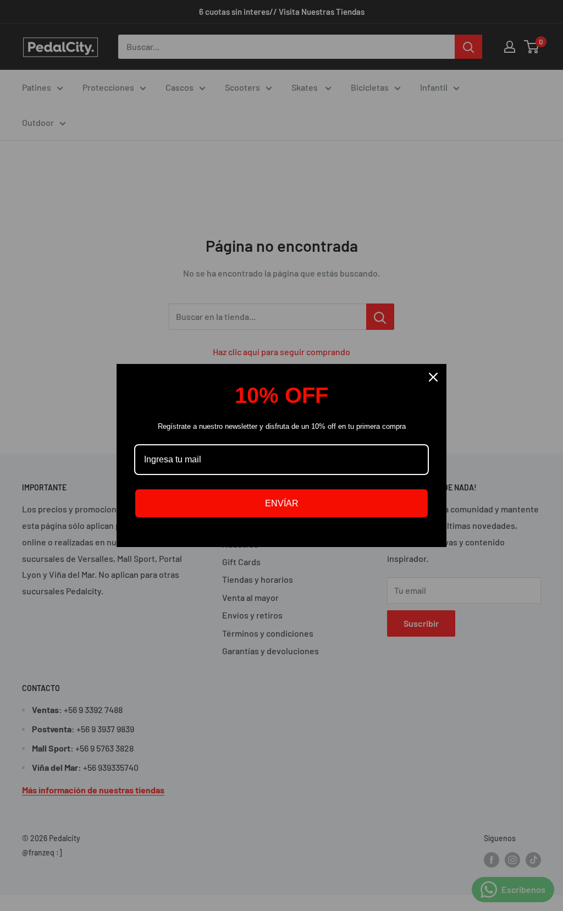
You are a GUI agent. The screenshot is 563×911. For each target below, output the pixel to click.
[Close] (433, 377)
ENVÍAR (282, 503)
